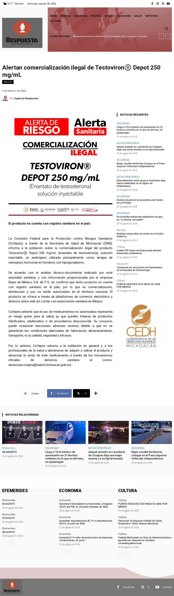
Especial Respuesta (26, 98)
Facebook (128, 587)
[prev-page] (4, 543)
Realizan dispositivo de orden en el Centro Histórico (140, 235)
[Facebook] (152, 3)
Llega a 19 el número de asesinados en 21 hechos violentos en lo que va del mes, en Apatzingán (140, 130)
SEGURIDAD (123, 123)
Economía (64, 500)
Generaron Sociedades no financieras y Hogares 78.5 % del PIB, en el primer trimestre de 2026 (85, 505)
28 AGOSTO (8, 532)
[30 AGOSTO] (22, 432)
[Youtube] (168, 3)
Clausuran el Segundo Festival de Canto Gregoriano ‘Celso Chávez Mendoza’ (140, 522)
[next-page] (11, 543)
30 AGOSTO (9, 452)
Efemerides (8, 448)
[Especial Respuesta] (6, 98)
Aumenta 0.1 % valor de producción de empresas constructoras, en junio (85, 539)
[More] (95, 393)
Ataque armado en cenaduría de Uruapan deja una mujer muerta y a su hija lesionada (140, 148)
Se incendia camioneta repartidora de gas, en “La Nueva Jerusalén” (140, 218)
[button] (166, 28)
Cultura (121, 280)
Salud (8, 81)
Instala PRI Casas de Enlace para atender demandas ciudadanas (139, 252)
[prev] (161, 36)
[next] (168, 36)
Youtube (167, 587)
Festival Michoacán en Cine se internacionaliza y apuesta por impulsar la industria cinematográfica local (144, 540)
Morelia (121, 230)
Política (121, 247)
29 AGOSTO (8, 518)
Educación (122, 263)
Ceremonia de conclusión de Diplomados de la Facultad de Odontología (139, 269)
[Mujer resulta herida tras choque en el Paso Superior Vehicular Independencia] (151, 432)
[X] (163, 3)
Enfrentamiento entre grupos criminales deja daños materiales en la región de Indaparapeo (141, 183)
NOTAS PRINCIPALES (128, 143)
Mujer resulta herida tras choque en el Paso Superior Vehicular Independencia (141, 165)
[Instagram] (157, 3)
